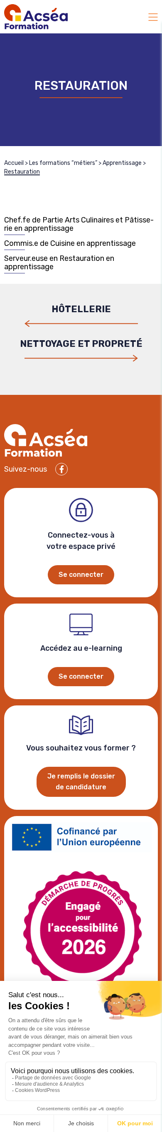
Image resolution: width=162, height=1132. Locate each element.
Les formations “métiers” (63, 163)
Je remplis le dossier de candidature (81, 781)
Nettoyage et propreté (81, 344)
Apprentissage (122, 163)
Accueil (14, 163)
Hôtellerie (81, 310)
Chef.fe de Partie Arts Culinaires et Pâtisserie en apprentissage (79, 224)
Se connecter (81, 575)
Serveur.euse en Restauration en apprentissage (59, 262)
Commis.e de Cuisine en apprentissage (70, 243)
